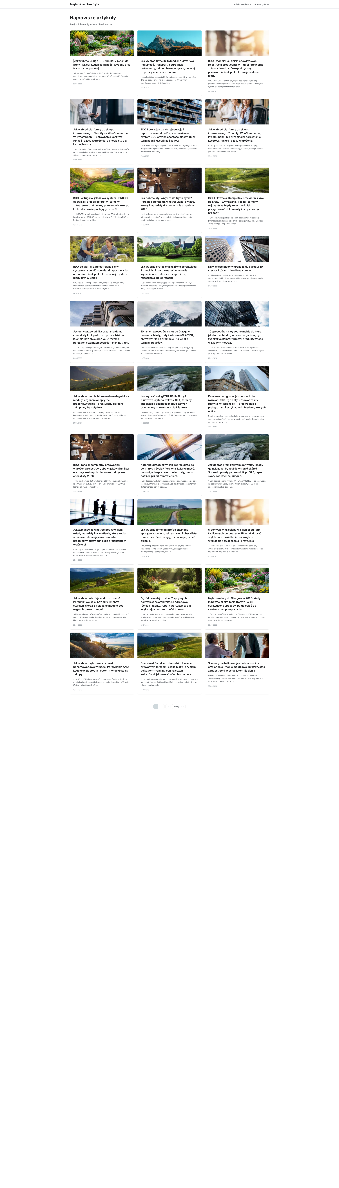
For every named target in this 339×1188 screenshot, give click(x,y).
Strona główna (261, 4)
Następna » (179, 706)
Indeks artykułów (242, 4)
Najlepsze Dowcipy (84, 4)
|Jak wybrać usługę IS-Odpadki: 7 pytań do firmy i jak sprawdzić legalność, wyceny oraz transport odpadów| (101, 64)
